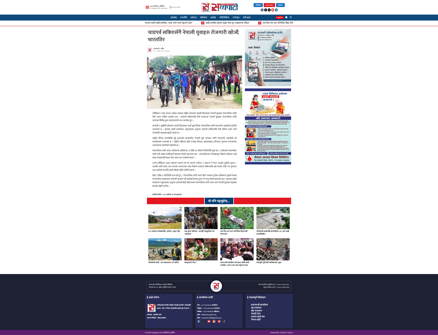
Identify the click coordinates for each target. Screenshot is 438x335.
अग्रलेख (173, 17)
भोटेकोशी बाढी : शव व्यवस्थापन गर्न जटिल (163, 262)
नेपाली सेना (256, 314)
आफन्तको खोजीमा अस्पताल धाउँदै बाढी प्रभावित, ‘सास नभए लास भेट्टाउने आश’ (234, 264)
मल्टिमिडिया (224, 17)
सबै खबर (246, 17)
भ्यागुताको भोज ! (190, 262)
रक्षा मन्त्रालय (256, 311)
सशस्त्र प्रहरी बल (258, 317)
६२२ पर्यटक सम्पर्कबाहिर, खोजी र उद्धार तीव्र (164, 231)
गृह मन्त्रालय (256, 308)
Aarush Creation (286, 332)
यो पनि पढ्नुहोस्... (219, 201)
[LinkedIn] (276, 9)
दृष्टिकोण (203, 17)
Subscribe (269, 5)
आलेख (213, 17)
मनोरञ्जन (236, 17)
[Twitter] (269, 9)
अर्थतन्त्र (193, 17)
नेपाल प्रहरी (256, 320)
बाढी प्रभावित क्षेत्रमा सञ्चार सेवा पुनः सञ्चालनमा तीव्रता (198, 23)
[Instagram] (265, 9)
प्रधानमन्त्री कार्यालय (259, 305)
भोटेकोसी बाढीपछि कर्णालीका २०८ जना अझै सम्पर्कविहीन (272, 233)
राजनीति (183, 17)
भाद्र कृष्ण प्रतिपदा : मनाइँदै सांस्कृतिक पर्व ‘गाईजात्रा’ (199, 233)
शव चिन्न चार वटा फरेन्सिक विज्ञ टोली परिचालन (252, 23)
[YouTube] (272, 9)
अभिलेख (258, 5)
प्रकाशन (280, 5)
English (280, 17)
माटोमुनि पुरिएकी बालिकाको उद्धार (269, 262)
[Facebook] (262, 9)
